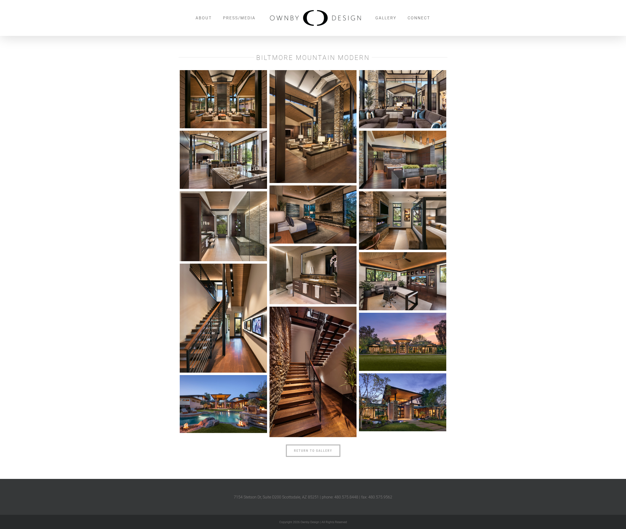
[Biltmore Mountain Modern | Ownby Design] (223, 99)
